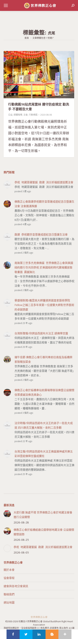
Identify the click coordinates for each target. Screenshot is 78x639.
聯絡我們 (9, 594)
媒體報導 (18, 114)
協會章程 (9, 578)
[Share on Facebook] (13, 634)
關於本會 (9, 569)
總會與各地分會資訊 (16, 586)
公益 (10, 114)
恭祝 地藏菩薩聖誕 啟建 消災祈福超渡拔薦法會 (43, 547)
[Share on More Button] (64, 634)
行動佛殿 (33, 114)
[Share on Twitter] (26, 634)
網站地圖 (9, 602)
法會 (25, 114)
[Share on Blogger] (52, 634)
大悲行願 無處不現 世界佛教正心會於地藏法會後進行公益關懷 (43, 515)
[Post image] (7, 513)
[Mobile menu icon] (6, 5)
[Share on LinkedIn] (39, 634)
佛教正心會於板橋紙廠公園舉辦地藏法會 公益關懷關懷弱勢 (44, 532)
